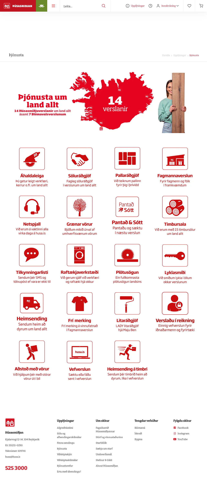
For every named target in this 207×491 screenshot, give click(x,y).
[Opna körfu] (201, 6)
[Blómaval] (41, 6)
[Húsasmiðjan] (18, 6)
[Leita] (104, 6)
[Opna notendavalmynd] (178, 6)
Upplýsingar (179, 55)
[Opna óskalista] (189, 6)
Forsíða (166, 55)
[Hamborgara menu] (53, 6)
